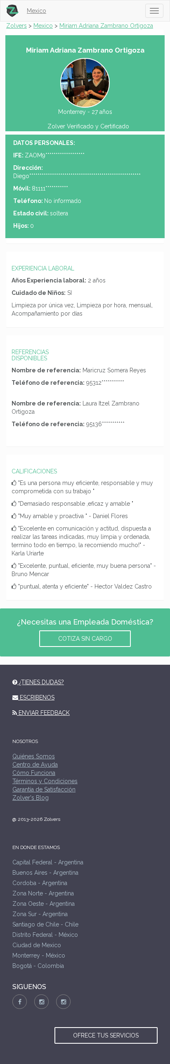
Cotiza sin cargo (85, 638)
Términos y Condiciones (45, 781)
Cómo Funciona (33, 773)
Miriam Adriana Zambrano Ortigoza (106, 25)
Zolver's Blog (30, 797)
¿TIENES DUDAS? (40, 682)
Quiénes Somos (33, 756)
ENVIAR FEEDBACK (43, 712)
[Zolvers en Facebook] (19, 1001)
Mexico (36, 10)
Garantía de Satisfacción (44, 789)
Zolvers (16, 25)
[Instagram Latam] (63, 1001)
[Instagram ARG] (41, 1001)
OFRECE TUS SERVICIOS (106, 1035)
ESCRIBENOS (36, 697)
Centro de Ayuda (35, 764)
